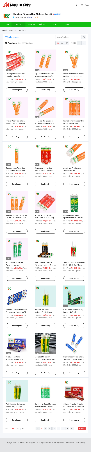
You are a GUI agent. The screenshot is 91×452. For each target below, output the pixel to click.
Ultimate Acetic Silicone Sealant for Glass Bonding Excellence (44, 217)
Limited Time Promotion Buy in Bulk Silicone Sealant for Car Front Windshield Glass (73, 123)
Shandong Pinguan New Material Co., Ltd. (32, 14)
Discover (54, 24)
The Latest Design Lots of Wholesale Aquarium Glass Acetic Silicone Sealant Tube (45, 123)
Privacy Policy (80, 442)
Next (81, 429)
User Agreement (59, 442)
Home (7, 24)
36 (18, 429)
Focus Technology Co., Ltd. (30, 442)
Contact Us (66, 24)
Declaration (70, 442)
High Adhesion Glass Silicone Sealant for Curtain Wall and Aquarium (73, 359)
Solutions (42, 24)
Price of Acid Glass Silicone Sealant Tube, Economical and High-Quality (15, 123)
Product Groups (13, 37)
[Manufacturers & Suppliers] (17, 4)
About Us (31, 24)
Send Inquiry (17, 90)
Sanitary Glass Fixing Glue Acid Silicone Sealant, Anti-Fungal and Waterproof (15, 170)
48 (23, 429)
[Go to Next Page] (84, 43)
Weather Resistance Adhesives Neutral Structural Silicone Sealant (16, 359)
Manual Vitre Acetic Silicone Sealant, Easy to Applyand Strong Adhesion (73, 76)
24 (13, 429)
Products (19, 24)
